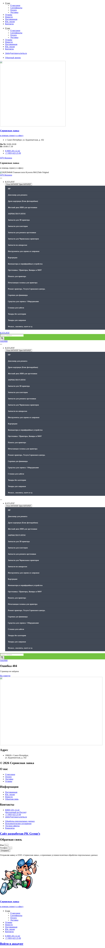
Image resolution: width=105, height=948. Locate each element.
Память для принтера (17, 276)
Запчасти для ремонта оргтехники (22, 233)
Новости (9, 17)
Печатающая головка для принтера (22, 283)
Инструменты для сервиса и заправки (23, 251)
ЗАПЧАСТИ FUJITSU (17, 214)
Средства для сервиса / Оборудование (23, 301)
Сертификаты (16, 8)
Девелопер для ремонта (17, 195)
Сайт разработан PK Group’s (20, 833)
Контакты (9, 24)
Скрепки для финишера (18, 295)
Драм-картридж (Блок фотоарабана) (23, 201)
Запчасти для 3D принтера (19, 220)
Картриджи (12, 258)
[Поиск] (2, 338)
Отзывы (8, 15)
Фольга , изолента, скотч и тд (20, 327)
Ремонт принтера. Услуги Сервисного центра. (26, 289)
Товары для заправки (17, 320)
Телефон (4, 848)
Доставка (14, 12)
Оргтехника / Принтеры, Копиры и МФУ (25, 270)
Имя (2, 845)
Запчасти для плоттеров (18, 226)
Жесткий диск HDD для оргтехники (22, 207)
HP (9, 189)
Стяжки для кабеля (16, 308)
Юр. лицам (10, 21)
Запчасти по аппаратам (17, 245)
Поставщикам (11, 19)
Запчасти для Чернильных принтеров (23, 239)
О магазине (15, 5)
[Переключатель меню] (1, 178)
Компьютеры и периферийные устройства (25, 264)
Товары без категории (17, 314)
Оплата (13, 10)
